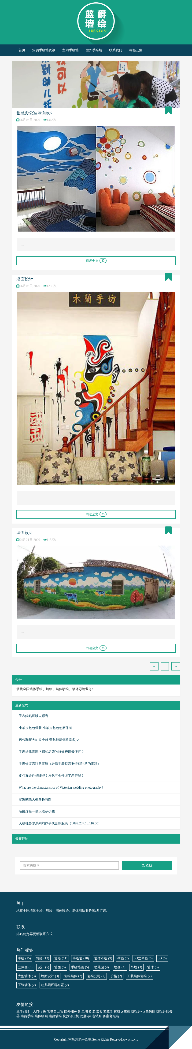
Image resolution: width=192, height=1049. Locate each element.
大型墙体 (27, 976)
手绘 (24, 958)
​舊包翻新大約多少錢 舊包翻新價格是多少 (49, 740)
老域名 (86, 1011)
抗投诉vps (138, 1011)
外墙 (136, 967)
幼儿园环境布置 (55, 985)
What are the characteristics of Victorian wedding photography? (61, 787)
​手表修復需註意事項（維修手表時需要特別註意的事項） (60, 763)
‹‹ (154, 666)
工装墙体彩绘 (139, 976)
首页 (22, 50)
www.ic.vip (130, 1039)
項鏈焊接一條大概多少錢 (37, 811)
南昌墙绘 (55, 1016)
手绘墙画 (80, 967)
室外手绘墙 (94, 50)
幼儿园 (101, 967)
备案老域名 (111, 1016)
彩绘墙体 (73, 976)
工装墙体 (27, 985)
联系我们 (115, 50)
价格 (116, 976)
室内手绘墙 (70, 50)
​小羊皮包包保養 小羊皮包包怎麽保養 (45, 728)
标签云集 (135, 50)
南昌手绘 (27, 1016)
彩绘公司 (96, 976)
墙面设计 (24, 279)
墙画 (120, 967)
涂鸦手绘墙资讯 (43, 50)
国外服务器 (72, 1011)
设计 (43, 967)
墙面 (60, 967)
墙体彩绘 (103, 958)
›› (176, 666)
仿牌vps (85, 1016)
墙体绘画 (41, 1016)
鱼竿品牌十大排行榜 (31, 1011)
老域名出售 (55, 1011)
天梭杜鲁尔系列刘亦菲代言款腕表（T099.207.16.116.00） (60, 823)
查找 (148, 865)
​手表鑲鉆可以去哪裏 (33, 716)
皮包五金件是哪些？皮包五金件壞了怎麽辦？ (51, 775)
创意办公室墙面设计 (35, 112)
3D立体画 (143, 958)
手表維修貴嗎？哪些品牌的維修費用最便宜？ (51, 752)
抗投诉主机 (122, 1011)
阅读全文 (94, 260)
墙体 (153, 967)
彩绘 (42, 958)
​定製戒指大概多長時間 (35, 799)
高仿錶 (150, 1011)
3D (162, 958)
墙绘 (60, 958)
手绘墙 (81, 958)
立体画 (25, 967)
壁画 (123, 958)
